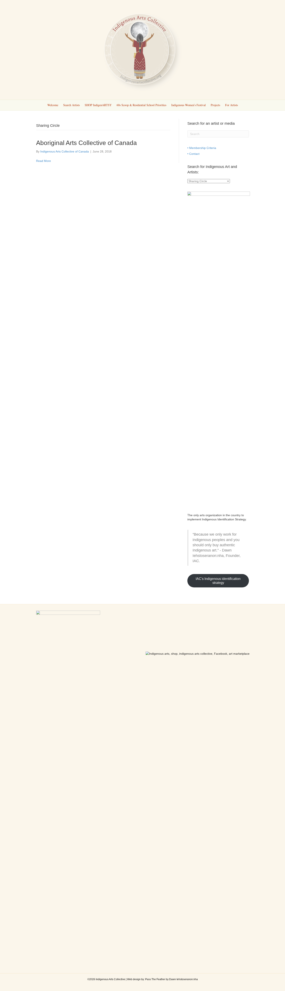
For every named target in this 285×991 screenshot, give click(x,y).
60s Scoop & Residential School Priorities (141, 105)
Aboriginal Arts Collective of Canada (86, 142)
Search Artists (71, 105)
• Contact (193, 153)
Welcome (52, 105)
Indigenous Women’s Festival (188, 105)
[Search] (246, 104)
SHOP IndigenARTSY (98, 105)
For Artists (231, 105)
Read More (43, 161)
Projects (215, 105)
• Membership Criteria (201, 148)
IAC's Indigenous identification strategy (218, 580)
